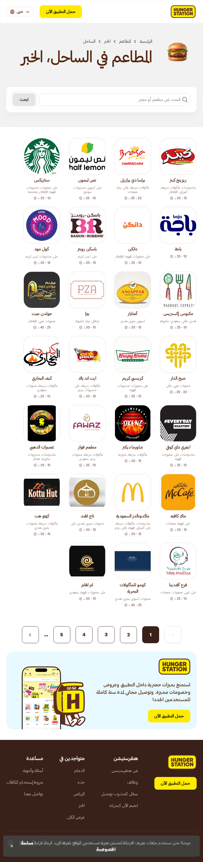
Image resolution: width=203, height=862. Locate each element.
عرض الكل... (75, 817)
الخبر (107, 41)
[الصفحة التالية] (30, 634)
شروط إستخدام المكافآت (24, 782)
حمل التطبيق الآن (61, 12)
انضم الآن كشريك (123, 805)
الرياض (79, 794)
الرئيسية (146, 41)
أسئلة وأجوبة (33, 770)
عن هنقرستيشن (125, 770)
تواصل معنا (33, 794)
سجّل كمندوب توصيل (119, 794)
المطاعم (125, 41)
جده (81, 782)
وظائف (132, 782)
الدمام (79, 770)
